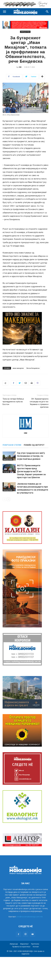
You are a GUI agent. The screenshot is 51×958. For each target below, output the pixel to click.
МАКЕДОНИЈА (25, 32)
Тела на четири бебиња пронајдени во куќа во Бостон (13, 401)
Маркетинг (24, 944)
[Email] (25, 383)
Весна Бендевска (33, 368)
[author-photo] (25, 429)
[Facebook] (13, 383)
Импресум (14, 944)
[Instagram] (25, 934)
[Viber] (37, 383)
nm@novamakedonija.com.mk (30, 916)
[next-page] (8, 499)
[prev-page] (4, 499)
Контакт (36, 947)
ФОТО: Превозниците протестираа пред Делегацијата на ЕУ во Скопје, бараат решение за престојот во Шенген (31, 471)
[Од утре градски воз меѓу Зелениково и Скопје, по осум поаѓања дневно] (9, 456)
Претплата (35, 944)
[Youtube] (32, 934)
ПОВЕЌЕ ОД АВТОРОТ (34, 445)
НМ (20, 67)
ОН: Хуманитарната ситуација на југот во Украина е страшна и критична (39, 403)
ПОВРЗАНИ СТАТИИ (12, 445)
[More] (42, 76)
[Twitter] (19, 383)
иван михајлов (18, 368)
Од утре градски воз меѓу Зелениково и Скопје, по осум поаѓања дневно (31, 456)
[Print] (31, 383)
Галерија (6, 472)
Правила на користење (21, 947)
